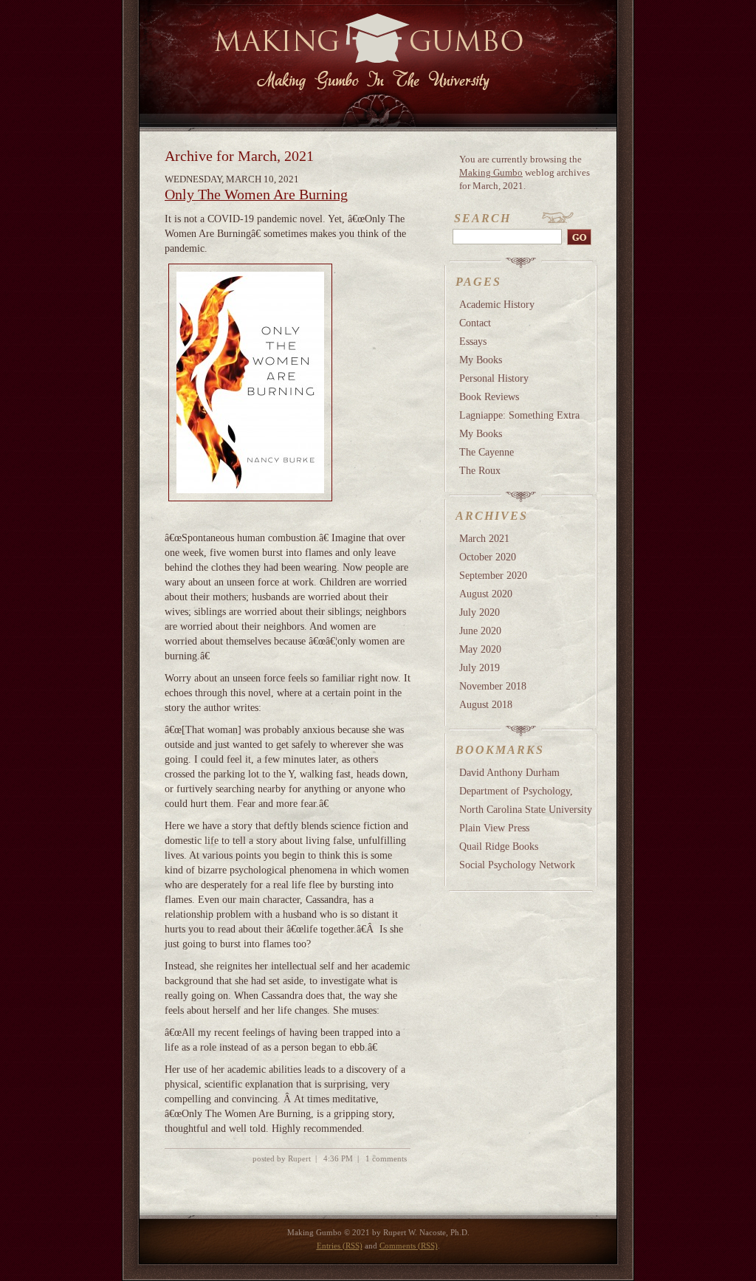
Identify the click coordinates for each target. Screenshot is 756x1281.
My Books (480, 359)
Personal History (494, 378)
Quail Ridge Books (498, 846)
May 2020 (480, 649)
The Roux (480, 470)
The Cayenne (486, 452)
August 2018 (485, 704)
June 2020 (480, 630)
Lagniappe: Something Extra (519, 415)
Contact (475, 323)
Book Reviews (489, 396)
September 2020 (493, 575)
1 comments (386, 1159)
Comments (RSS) (408, 1246)
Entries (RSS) (339, 1246)
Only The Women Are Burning (256, 194)
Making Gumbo (491, 172)
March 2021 (484, 538)
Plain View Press (494, 828)
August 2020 (485, 594)
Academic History (497, 304)
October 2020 (487, 557)
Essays (473, 341)
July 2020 (479, 612)
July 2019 (479, 667)
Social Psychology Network (517, 864)
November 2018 (492, 686)
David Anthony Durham (509, 772)
